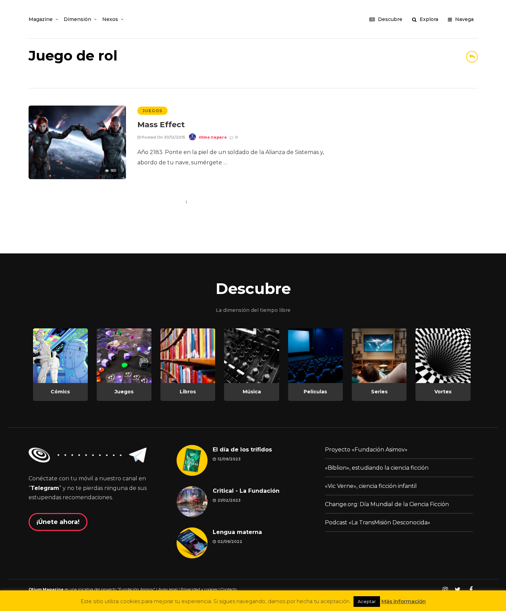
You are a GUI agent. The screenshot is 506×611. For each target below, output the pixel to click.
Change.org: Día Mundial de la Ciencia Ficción (387, 504)
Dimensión (77, 19)
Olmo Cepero (213, 137)
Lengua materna (237, 532)
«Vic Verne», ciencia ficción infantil (371, 486)
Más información (403, 601)
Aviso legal (168, 589)
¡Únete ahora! (58, 522)
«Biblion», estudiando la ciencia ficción (377, 468)
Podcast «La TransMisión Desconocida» (377, 522)
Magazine (41, 19)
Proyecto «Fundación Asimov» (366, 449)
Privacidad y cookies (199, 589)
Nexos (110, 19)
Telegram (45, 488)
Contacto (229, 589)
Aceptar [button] (367, 601)
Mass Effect (161, 124)
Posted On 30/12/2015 (162, 137)
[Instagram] (445, 589)
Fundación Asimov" (137, 589)
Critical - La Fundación (246, 491)
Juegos (152, 110)
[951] (77, 177)
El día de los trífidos (242, 449)
